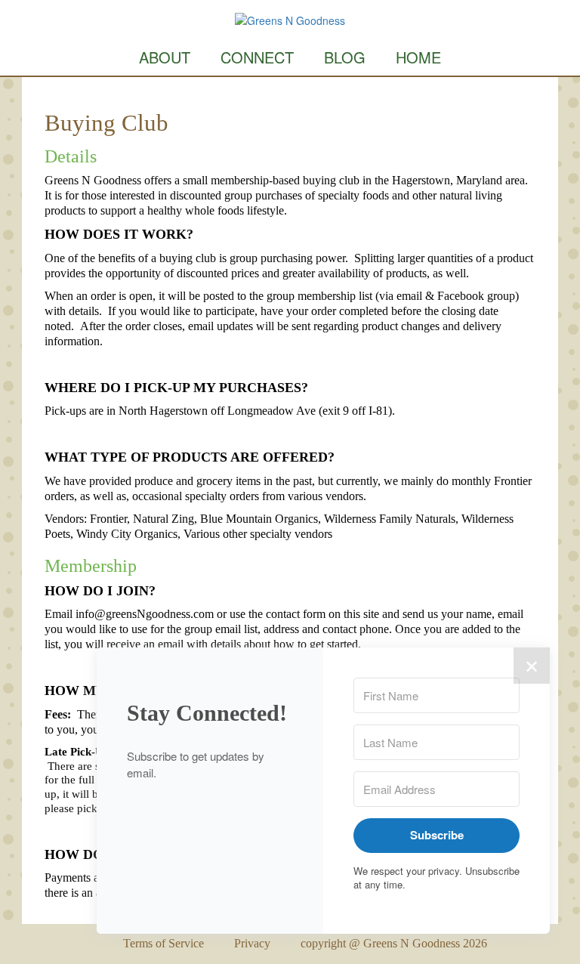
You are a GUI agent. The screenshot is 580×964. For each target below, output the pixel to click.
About (164, 57)
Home (418, 57)
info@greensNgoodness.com (145, 613)
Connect (257, 57)
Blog (345, 57)
